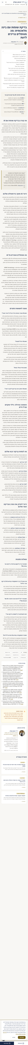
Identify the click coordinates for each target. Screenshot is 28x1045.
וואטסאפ (18, 1044)
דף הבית (25, 11)
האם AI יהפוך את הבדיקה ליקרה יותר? (16, 68)
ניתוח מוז (17, 4)
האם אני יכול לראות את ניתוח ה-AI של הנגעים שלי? (13, 83)
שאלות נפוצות (22, 76)
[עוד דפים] (5, 2)
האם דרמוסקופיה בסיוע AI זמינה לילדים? (15, 87)
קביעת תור (6, 1043)
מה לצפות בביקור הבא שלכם (20, 72)
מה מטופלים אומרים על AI (20, 58)
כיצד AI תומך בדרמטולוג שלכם (19, 56)
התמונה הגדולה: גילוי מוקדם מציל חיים (17, 70)
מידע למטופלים (8, 4)
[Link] (21, 670)
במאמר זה (23, 51)
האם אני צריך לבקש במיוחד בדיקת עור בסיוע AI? (14, 78)
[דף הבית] (26, 4)
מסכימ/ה (22, 1037)
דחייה (13, 1037)
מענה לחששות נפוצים (21, 60)
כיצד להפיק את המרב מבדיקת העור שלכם (17, 74)
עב (2, 2)
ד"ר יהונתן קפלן (18, 2)
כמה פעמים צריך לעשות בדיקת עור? (16, 85)
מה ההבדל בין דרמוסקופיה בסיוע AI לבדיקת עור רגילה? (14, 80)
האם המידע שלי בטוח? (19, 66)
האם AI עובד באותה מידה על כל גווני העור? (15, 62)
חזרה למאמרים (21, 17)
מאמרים (20, 11)
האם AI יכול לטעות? (20, 64)
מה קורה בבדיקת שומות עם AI (19, 54)
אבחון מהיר (22, 4)
